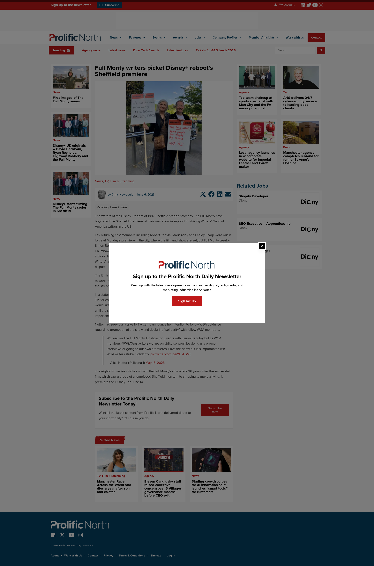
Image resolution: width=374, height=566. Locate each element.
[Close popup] (262, 246)
